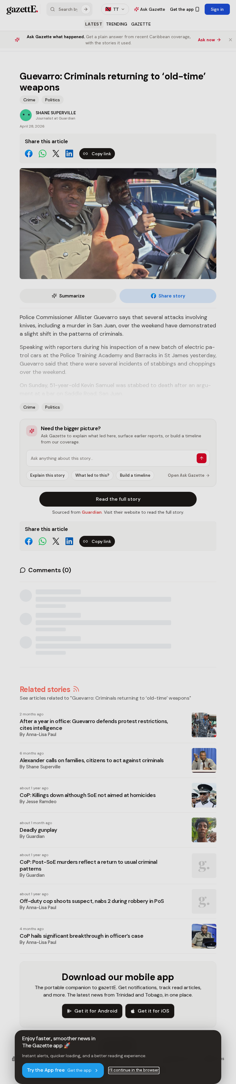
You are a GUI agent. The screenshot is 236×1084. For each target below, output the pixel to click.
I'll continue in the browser (134, 1070)
